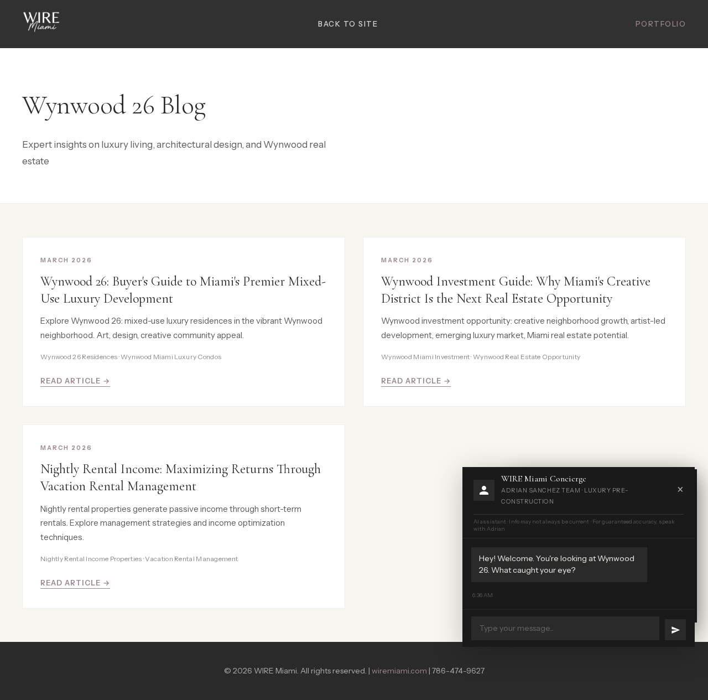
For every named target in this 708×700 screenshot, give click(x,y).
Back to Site (348, 23)
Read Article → (75, 380)
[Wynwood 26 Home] (41, 24)
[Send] (675, 629)
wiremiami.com (399, 671)
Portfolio (661, 23)
